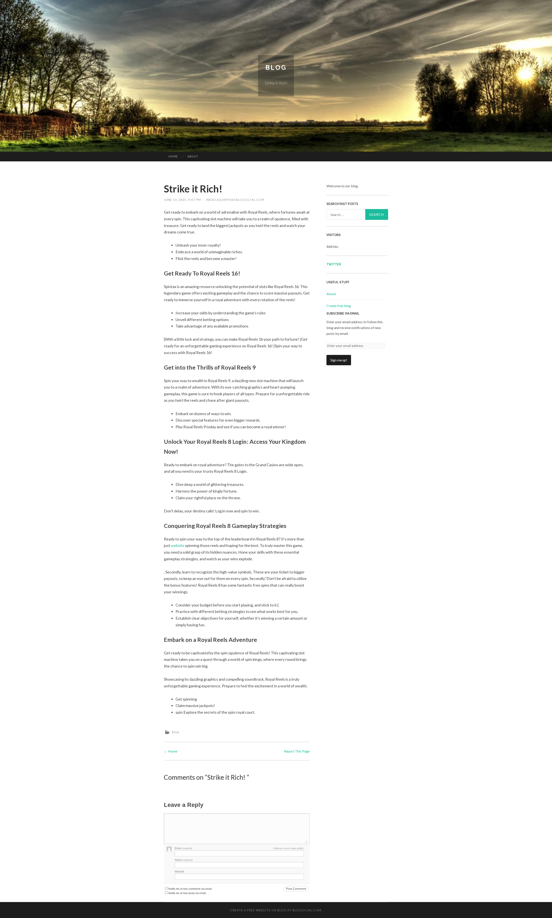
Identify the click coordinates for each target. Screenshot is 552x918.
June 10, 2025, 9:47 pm (182, 200)
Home (173, 156)
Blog (276, 67)
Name (184, 859)
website (177, 545)
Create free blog (338, 306)
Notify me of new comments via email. (190, 888)
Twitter (333, 264)
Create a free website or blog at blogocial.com (275, 910)
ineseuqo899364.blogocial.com (235, 200)
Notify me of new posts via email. (187, 893)
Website (179, 871)
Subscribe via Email (342, 313)
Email (183, 848)
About (192, 156)
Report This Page (297, 751)
